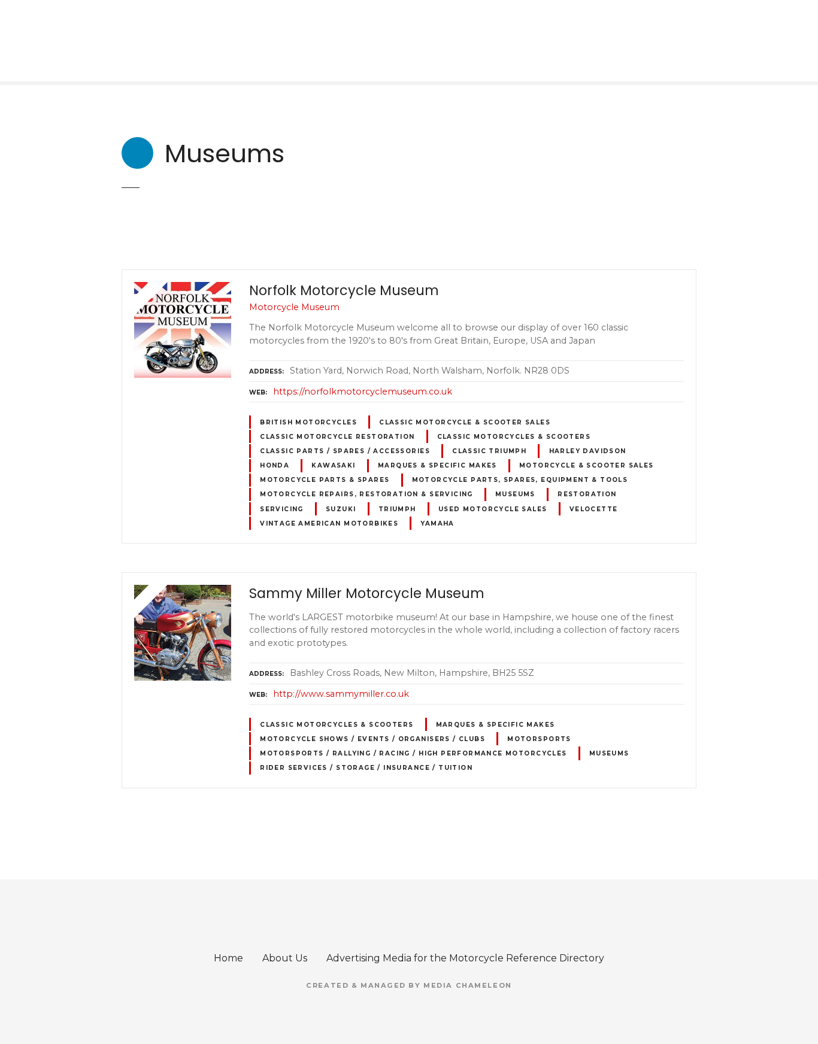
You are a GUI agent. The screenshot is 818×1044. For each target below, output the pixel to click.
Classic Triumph (489, 451)
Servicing (282, 509)
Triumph (397, 509)
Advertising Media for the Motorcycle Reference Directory (465, 958)
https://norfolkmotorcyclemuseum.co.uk (362, 391)
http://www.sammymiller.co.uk (341, 693)
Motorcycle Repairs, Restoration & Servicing (366, 494)
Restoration (587, 494)
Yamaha (437, 523)
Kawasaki (333, 465)
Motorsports (539, 739)
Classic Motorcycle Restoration (337, 437)
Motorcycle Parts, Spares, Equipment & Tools (520, 480)
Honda (274, 465)
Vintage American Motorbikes (329, 523)
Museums (515, 494)
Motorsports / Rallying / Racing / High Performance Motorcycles (413, 753)
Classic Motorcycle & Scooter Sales (464, 422)
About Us (284, 958)
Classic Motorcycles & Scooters (513, 437)
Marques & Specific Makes (437, 465)
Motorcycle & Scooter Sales (586, 465)
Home (228, 958)
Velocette (593, 509)
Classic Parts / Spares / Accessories (345, 451)
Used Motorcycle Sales (492, 509)
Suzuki (341, 509)
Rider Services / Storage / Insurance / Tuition (366, 768)
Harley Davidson (587, 451)
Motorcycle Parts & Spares (324, 480)
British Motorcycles (308, 422)
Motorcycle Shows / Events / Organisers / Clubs (372, 739)
